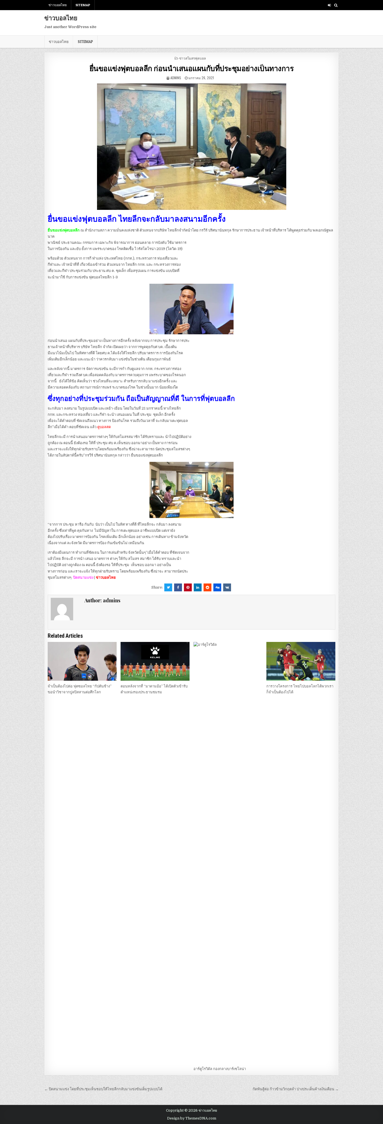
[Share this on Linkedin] (198, 587)
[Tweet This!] (168, 587)
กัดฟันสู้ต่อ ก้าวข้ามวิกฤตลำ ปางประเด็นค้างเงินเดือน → (296, 1089)
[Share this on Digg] (217, 587)
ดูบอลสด (104, 427)
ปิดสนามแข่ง (83, 577)
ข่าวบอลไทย (58, 5)
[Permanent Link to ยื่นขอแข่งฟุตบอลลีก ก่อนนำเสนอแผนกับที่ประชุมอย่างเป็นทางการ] (191, 146)
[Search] (335, 5)
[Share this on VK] (227, 587)
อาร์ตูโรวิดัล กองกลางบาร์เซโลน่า (219, 1069)
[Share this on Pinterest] (188, 587)
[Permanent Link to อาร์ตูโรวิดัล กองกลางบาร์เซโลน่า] (227, 852)
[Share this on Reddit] (207, 587)
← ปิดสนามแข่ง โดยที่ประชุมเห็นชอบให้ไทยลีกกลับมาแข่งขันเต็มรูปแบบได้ (103, 1089)
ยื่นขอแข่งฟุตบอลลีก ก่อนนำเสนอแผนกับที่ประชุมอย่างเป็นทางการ (191, 68)
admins (175, 77)
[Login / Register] (329, 5)
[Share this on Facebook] (178, 587)
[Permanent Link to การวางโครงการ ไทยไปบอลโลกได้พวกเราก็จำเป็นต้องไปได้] (300, 661)
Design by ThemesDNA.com (191, 1118)
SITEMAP (82, 5)
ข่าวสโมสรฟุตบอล (192, 58)
